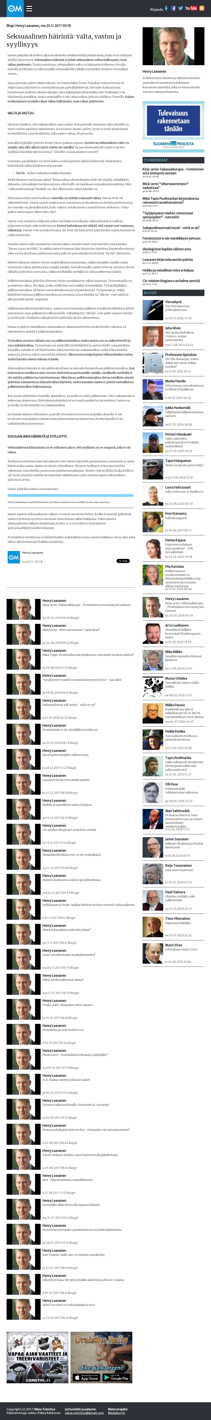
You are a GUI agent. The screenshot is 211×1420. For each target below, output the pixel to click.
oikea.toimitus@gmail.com (84, 1413)
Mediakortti (116, 1413)
